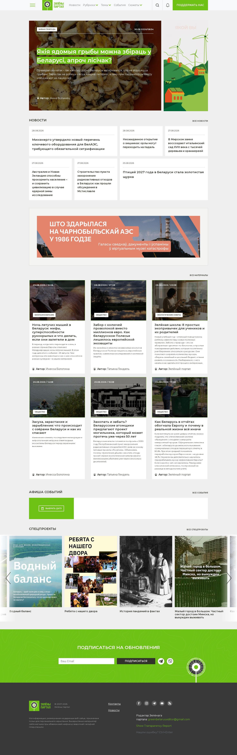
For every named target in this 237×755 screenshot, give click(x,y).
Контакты (114, 703)
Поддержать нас (190, 5)
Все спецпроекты (197, 529)
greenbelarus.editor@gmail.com (169, 719)
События (120, 5)
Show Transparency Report (154, 725)
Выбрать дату (53, 508)
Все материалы (199, 275)
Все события (200, 492)
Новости (74, 5)
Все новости (200, 121)
